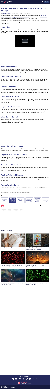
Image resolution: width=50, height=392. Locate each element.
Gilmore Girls (8, 17)
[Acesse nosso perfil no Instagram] (13, 379)
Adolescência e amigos (4, 200)
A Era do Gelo (43, 17)
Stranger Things (16, 17)
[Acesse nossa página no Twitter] (30, 379)
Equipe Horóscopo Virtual (6, 13)
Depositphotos (12, 387)
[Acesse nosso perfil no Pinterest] (37, 379)
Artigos (2, 5)
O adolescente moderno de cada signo (45, 200)
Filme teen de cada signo (20, 200)
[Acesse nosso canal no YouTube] (16, 379)
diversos (9, 210)
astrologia (4, 210)
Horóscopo (7, 5)
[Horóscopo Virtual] (14, 2)
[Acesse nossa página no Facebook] (34, 379)
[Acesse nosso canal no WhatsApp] (20, 379)
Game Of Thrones (24, 17)
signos (21, 210)
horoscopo (16, 210)
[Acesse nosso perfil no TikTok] (27, 379)
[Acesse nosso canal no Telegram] (23, 379)
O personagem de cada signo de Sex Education (37, 200)
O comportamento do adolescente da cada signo (29, 200)
